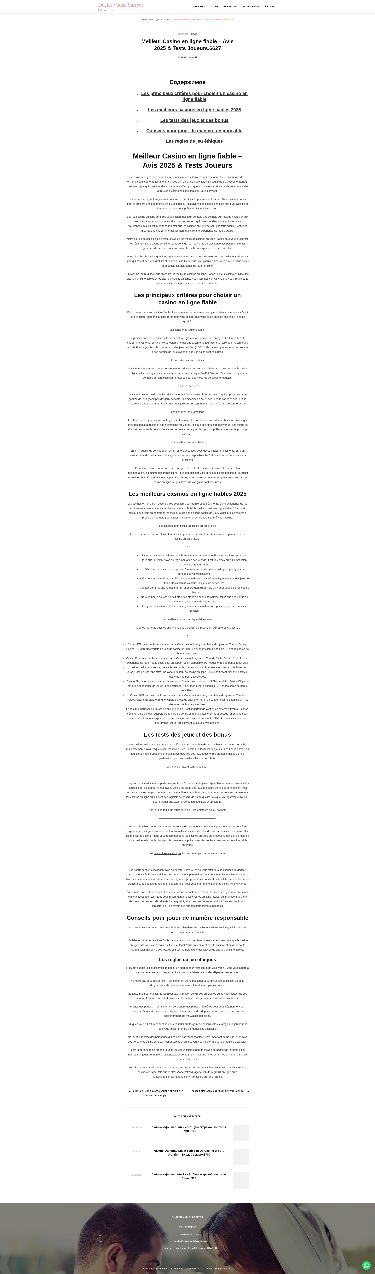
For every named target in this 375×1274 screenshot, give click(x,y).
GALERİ (214, 6)
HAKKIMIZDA (230, 6)
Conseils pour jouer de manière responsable (194, 130)
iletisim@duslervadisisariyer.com (190, 1241)
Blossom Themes (204, 1268)
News (194, 34)
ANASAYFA (199, 6)
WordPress (227, 1268)
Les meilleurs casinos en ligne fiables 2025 (194, 109)
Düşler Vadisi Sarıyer (120, 5)
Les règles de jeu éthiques (194, 141)
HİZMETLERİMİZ (251, 6)
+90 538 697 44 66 (190, 1234)
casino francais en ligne (167, 853)
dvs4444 (193, 57)
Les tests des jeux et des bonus (194, 120)
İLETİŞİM (269, 6)
